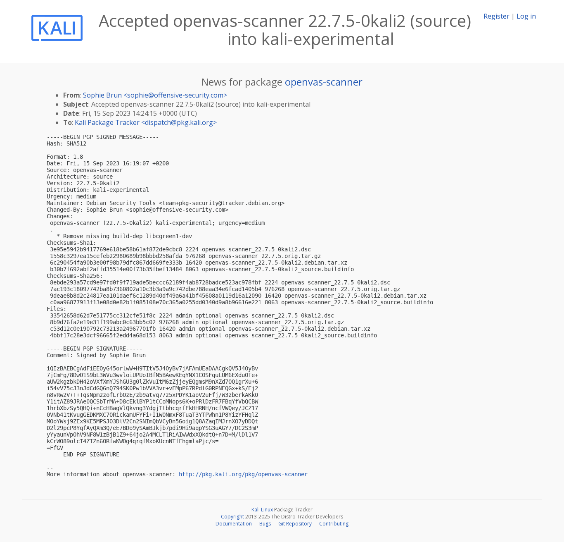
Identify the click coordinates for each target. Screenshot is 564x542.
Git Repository (295, 523)
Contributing (333, 523)
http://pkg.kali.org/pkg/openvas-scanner (243, 474)
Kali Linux (262, 509)
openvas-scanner (324, 81)
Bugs (265, 523)
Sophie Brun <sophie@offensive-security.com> (155, 95)
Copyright (232, 516)
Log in (526, 16)
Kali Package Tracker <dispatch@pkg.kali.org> (146, 122)
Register (496, 16)
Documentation (234, 523)
